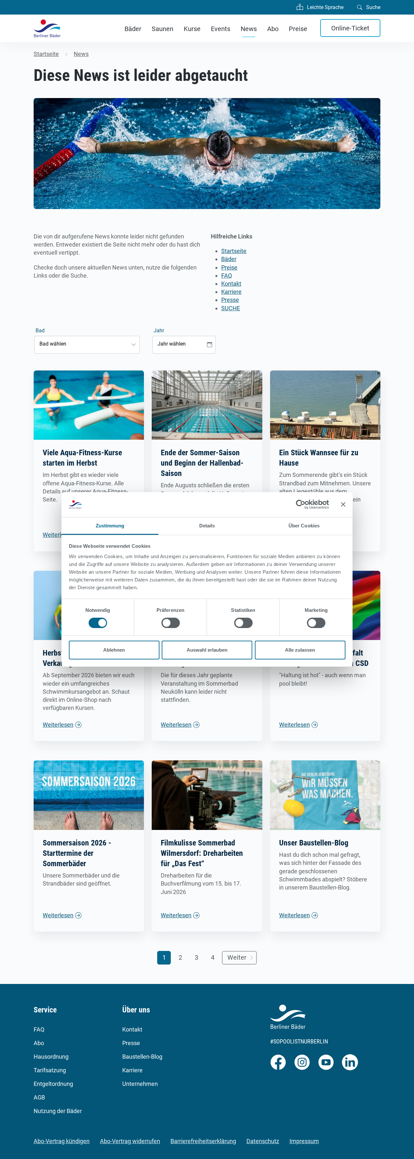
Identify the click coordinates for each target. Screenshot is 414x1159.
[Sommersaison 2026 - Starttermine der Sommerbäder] (89, 795)
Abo (272, 29)
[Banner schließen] (343, 504)
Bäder (133, 29)
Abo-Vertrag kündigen (62, 1141)
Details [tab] (207, 525)
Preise (298, 29)
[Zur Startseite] (47, 28)
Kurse (192, 29)
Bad (40, 330)
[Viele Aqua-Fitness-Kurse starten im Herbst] (89, 405)
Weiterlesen (58, 725)
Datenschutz (262, 1141)
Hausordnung (51, 1056)
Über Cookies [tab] (304, 525)
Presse (230, 299)
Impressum (304, 1141)
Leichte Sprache (324, 7)
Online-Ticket (350, 28)
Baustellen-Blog (142, 1056)
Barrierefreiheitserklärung (203, 1141)
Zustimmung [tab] (110, 525)
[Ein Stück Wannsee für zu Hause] (325, 405)
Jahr (159, 330)
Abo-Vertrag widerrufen (130, 1141)
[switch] (170, 623)
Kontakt (231, 283)
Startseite (233, 251)
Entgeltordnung (53, 1083)
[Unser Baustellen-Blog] (325, 795)
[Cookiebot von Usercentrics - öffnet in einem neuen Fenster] (300, 504)
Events (220, 29)
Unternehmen (140, 1083)
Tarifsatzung (50, 1070)
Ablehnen (114, 650)
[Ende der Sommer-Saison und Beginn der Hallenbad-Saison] (207, 405)
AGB (39, 1097)
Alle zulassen (300, 650)
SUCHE (230, 308)
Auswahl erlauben (207, 650)
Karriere (231, 291)
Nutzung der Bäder (58, 1111)
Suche (372, 7)
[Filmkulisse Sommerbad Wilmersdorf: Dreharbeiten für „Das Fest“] (207, 795)
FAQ (226, 275)
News (249, 29)
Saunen (162, 29)
